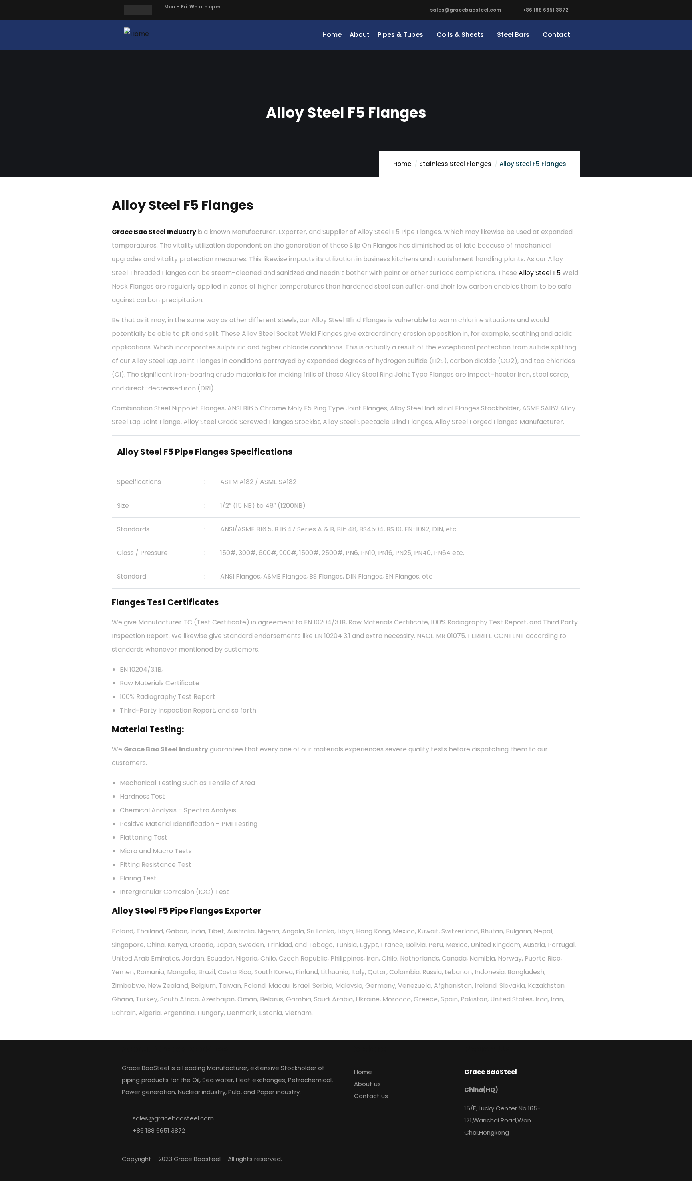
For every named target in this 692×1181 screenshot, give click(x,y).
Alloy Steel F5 (540, 272)
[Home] (136, 34)
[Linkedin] (436, 1163)
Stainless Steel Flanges (455, 163)
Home (402, 163)
